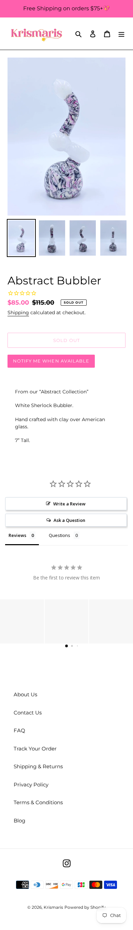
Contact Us (28, 712)
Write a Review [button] (69, 504)
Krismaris (53, 907)
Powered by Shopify (85, 907)
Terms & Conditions (38, 802)
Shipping (18, 312)
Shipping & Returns (38, 766)
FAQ (19, 730)
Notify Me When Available (51, 361)
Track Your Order (35, 748)
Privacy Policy (31, 784)
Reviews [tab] (17, 535)
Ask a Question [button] (69, 520)
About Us (25, 694)
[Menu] (121, 33)
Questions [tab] (59, 535)
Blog (19, 820)
